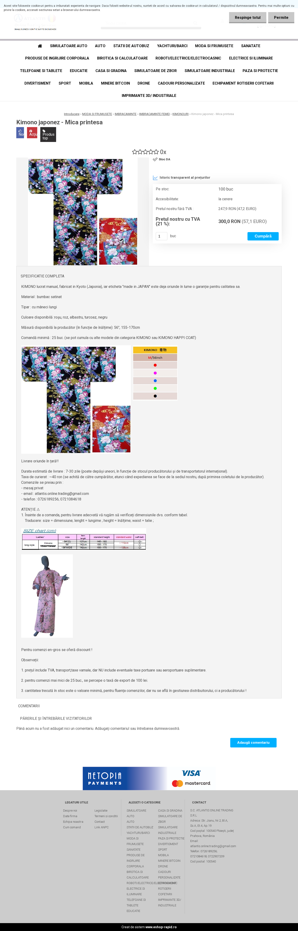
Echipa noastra (73, 821)
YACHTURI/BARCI (172, 46)
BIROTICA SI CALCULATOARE (122, 58)
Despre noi (70, 810)
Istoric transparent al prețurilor (185, 178)
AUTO (100, 46)
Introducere (71, 114)
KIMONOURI (181, 114)
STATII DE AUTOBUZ (131, 46)
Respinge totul (248, 17)
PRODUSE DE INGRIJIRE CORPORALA (57, 58)
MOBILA (86, 83)
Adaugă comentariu (253, 742)
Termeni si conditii (106, 816)
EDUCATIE (79, 71)
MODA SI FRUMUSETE (214, 46)
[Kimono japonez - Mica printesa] (83, 212)
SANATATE (250, 46)
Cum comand (72, 827)
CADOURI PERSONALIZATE (181, 83)
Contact (100, 821)
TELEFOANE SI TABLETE (41, 71)
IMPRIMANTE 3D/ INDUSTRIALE (149, 95)
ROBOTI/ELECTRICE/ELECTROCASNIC (188, 58)
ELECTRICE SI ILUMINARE (251, 58)
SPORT (65, 83)
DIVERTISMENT (37, 83)
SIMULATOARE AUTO (68, 46)
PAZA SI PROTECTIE (260, 71)
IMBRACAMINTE (125, 114)
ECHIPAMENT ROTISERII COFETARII (243, 83)
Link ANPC (102, 827)
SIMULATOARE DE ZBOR (155, 71)
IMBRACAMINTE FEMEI (154, 114)
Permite (281, 17)
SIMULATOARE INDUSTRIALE (210, 71)
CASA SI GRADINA (111, 71)
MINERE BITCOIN (115, 83)
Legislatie (101, 810)
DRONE (144, 83)
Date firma (70, 816)
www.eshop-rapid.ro (161, 927)
